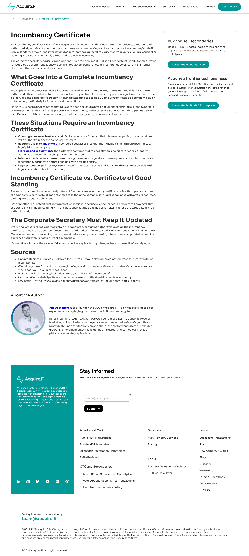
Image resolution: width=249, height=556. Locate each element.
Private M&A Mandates (94, 444)
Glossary (205, 464)
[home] (22, 6)
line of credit (50, 143)
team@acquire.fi (39, 519)
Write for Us (207, 470)
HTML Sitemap (208, 490)
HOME (14, 19)
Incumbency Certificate (54, 19)
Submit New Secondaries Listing (101, 487)
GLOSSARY (28, 19)
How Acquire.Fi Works (213, 450)
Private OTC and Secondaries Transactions (107, 480)
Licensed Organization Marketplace (103, 450)
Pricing (152, 444)
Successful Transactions (215, 437)
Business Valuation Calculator (167, 466)
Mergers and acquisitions (35, 151)
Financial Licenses (100, 6)
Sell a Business (89, 457)
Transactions (190, 6)
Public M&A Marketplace (95, 437)
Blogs (203, 457)
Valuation (209, 6)
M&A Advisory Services (163, 437)
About (203, 444)
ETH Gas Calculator (160, 473)
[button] (121, 6)
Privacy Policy (208, 483)
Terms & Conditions (212, 477)
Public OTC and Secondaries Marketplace (106, 474)
